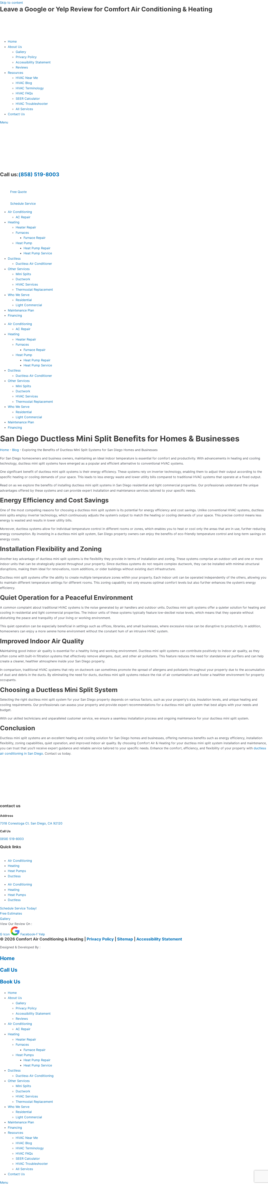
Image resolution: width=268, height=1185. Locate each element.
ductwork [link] (185, 564)
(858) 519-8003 (38, 174)
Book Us (10, 982)
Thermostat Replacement (34, 289)
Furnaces (22, 233)
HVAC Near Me (27, 78)
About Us (15, 47)
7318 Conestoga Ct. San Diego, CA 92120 (31, 823)
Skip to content (11, 3)
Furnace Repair (35, 238)
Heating (13, 222)
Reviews (22, 67)
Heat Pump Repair (37, 248)
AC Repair (23, 217)
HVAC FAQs (24, 93)
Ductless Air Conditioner (34, 264)
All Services (24, 109)
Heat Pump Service (38, 253)
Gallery (21, 52)
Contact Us (16, 114)
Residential (24, 300)
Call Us (8, 970)
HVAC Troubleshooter (32, 104)
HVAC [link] (165, 463)
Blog (15, 450)
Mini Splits (23, 274)
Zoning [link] (91, 549)
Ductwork (23, 279)
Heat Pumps (17, 871)
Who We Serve (18, 295)
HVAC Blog (24, 83)
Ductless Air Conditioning (35, 1076)
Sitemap (125, 939)
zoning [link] (170, 559)
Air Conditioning (20, 212)
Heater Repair (26, 227)
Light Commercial (29, 305)
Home (12, 41)
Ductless (14, 258)
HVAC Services (27, 284)
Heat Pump (24, 243)
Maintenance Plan (21, 310)
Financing (15, 315)
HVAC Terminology (30, 88)
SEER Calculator (28, 98)
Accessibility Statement (33, 62)
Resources (15, 73)
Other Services (19, 269)
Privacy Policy (26, 57)
